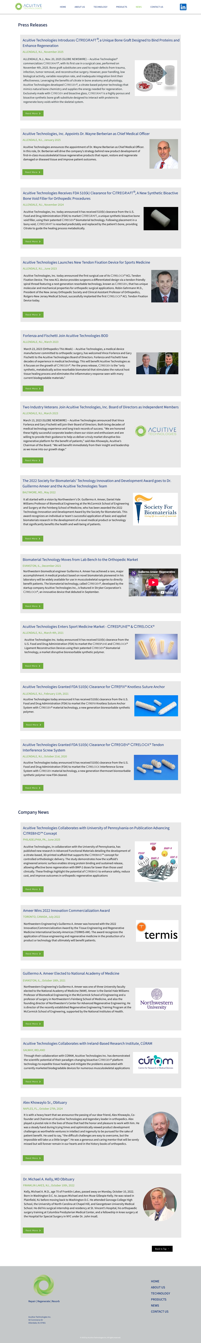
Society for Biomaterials (106, 512)
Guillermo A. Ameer (93, 499)
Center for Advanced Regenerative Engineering (97, 1003)
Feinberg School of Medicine (64, 508)
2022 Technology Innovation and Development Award (72, 510)
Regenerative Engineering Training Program (96, 1007)
